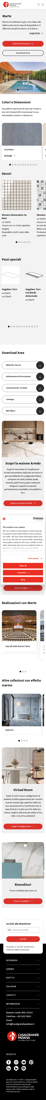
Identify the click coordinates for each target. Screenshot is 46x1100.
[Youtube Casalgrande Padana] (23, 1062)
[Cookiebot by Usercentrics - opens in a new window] (33, 518)
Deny (23, 580)
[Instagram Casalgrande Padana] (16, 1062)
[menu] (42, 4)
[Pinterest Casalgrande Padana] (31, 1062)
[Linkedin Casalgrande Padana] (8, 1068)
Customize (21, 573)
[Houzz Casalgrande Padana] (16, 1068)
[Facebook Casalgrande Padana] (8, 1062)
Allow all (23, 566)
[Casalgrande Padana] (12, 4)
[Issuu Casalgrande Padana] (23, 1068)
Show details (33, 558)
